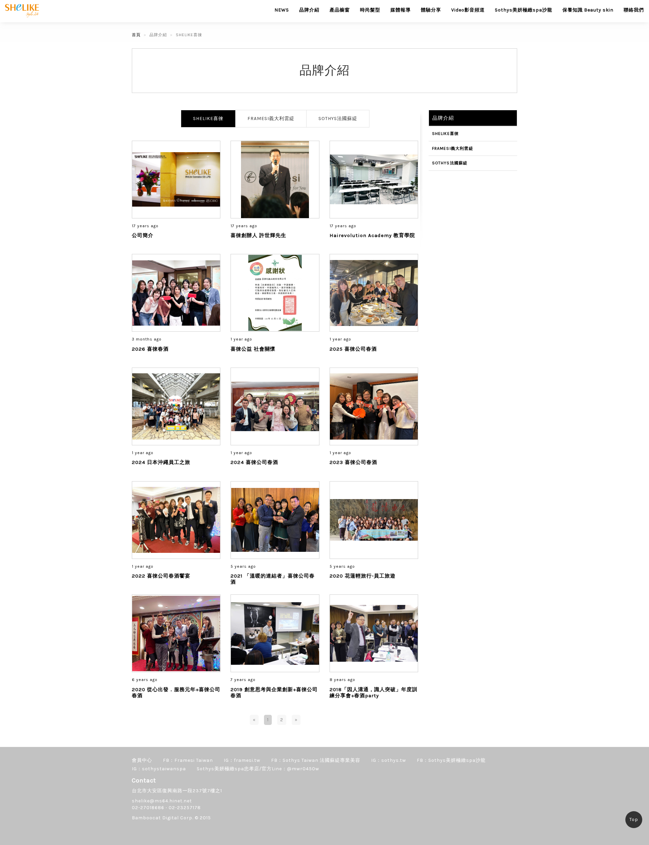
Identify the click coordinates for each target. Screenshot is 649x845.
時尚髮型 (370, 10)
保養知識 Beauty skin (588, 10)
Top (633, 819)
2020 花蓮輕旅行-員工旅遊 (362, 576)
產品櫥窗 (340, 10)
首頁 (136, 34)
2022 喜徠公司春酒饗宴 (161, 576)
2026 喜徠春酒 (150, 349)
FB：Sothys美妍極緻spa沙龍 (451, 760)
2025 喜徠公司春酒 (353, 349)
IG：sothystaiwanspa (159, 769)
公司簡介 (142, 235)
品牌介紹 (309, 10)
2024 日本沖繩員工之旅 (161, 462)
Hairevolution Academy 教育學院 (372, 235)
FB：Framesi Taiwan (188, 760)
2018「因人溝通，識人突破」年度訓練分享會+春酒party (373, 692)
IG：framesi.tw (242, 760)
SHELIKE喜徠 (208, 118)
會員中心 (142, 760)
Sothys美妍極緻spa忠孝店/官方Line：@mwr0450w (258, 769)
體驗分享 (431, 10)
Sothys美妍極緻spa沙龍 (523, 10)
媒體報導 (400, 10)
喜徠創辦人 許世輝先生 (258, 235)
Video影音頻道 (468, 10)
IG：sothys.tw (388, 760)
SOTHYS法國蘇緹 (337, 118)
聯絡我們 (634, 10)
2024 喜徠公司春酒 (254, 462)
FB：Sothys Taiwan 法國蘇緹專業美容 (315, 760)
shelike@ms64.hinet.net (162, 801)
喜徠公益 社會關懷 (253, 349)
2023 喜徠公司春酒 (353, 462)
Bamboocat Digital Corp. (162, 818)
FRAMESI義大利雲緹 (270, 118)
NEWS (281, 10)
